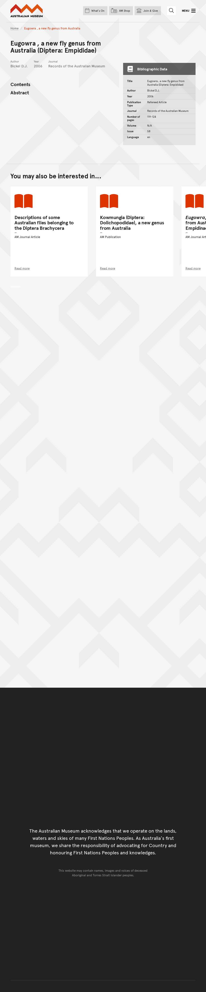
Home (14, 28)
